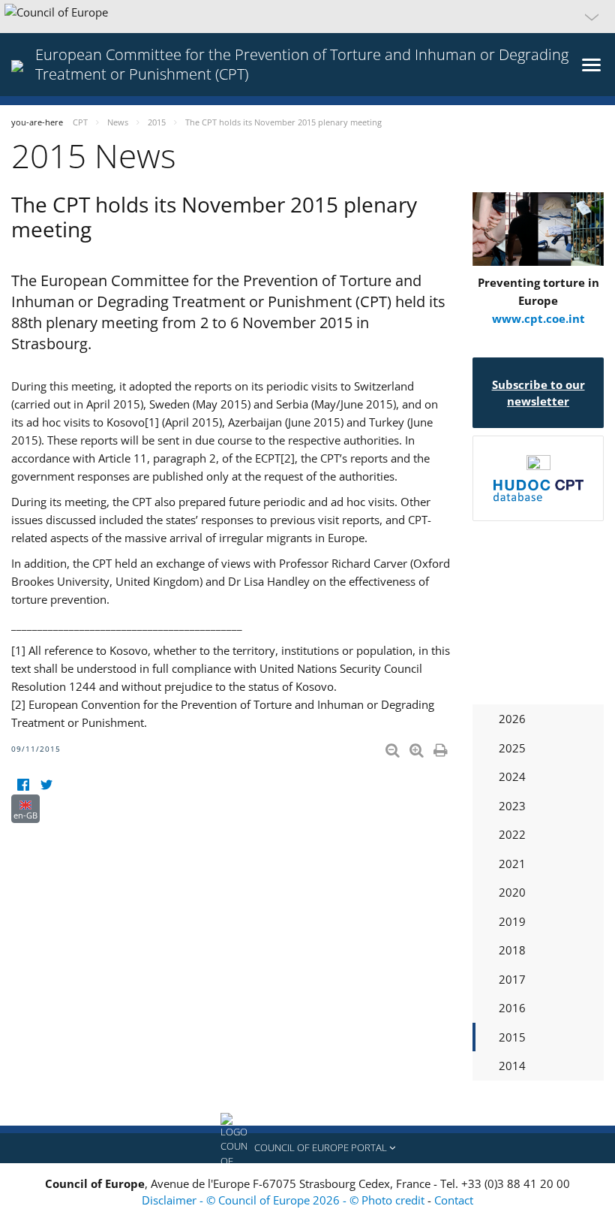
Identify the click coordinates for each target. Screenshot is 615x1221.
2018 (512, 949)
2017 (512, 979)
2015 (512, 1037)
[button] (307, 16)
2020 (512, 892)
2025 (512, 747)
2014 (512, 1065)
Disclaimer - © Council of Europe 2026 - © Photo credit (285, 1199)
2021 (512, 863)
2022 (512, 834)
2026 (512, 718)
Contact (453, 1199)
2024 (512, 776)
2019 (512, 921)
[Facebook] (22, 785)
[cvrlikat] (46, 785)
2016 (512, 1007)
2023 (512, 805)
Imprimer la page (442, 747)
